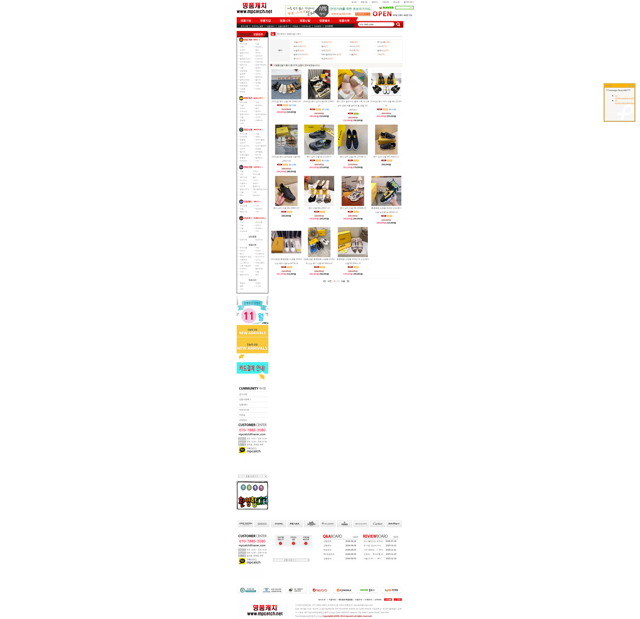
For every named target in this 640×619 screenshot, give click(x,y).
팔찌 (242, 286)
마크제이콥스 (245, 62)
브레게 (242, 143)
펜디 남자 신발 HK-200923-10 (286, 208)
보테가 (255, 183)
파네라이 (243, 161)
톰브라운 (259, 269)
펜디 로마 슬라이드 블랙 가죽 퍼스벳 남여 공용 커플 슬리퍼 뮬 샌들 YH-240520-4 (353, 105)
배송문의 (328, 550)
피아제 (258, 155)
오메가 (242, 149)
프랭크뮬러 (244, 155)
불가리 (258, 80)
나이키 (255, 180)
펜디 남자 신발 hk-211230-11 (319, 157)
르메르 (242, 92)
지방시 (258, 71)
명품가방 (245, 20)
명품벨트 (324, 20)
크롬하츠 (243, 83)
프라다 (242, 50)
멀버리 (258, 68)
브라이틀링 (259, 140)
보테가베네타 (260, 65)
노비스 (258, 260)
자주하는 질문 (257, 26)
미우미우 (259, 59)
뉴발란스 (243, 183)
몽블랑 (242, 120)
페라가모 (243, 65)
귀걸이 (258, 283)
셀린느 (242, 77)
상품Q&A (270, 26)
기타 (257, 86)
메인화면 (281, 34)
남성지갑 (259, 240)
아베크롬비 (259, 263)
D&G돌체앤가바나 (260, 189)
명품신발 (305, 20)
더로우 (258, 89)
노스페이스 (244, 263)
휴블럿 (242, 158)
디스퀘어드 (259, 254)
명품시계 (285, 20)
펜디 (242, 56)
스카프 (258, 286)
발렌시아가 (244, 53)
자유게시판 (306, 26)
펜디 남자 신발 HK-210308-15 (353, 157)
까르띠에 (259, 62)
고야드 (258, 74)
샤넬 (257, 44)
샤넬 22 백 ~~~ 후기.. (373, 558)
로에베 (258, 83)
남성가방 (243, 240)
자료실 (295, 26)
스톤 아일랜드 (245, 266)
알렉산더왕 (244, 80)
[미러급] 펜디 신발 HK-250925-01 (286, 101)
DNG (257, 266)
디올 (242, 68)
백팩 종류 (244, 86)
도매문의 (318, 26)
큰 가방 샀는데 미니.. (373, 545)
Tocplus (608, 85)
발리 (257, 50)
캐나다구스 (259, 257)
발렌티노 (259, 77)
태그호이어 (244, 146)
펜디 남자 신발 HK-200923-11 (386, 157)
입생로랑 (243, 71)
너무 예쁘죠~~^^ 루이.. (374, 550)
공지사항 (244, 26)
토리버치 (259, 56)
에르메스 (259, 47)
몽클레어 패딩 (245, 257)
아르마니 (243, 269)
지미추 (242, 186)
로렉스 (258, 137)
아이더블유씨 (260, 146)
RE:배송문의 (329, 554)
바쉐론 (258, 149)
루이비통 (243, 44)
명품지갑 (265, 20)
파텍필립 (259, 152)
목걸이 (242, 283)
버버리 (258, 53)
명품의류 (344, 20)
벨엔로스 (259, 158)
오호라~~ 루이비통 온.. (374, 554)
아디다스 (243, 180)
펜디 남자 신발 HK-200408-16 (353, 208)
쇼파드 (258, 143)
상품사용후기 (283, 26)
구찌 (242, 47)
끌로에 (242, 74)
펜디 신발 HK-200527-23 (319, 208)
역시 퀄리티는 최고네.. (374, 541)
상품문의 (328, 541)
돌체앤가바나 (245, 59)
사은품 (242, 89)
